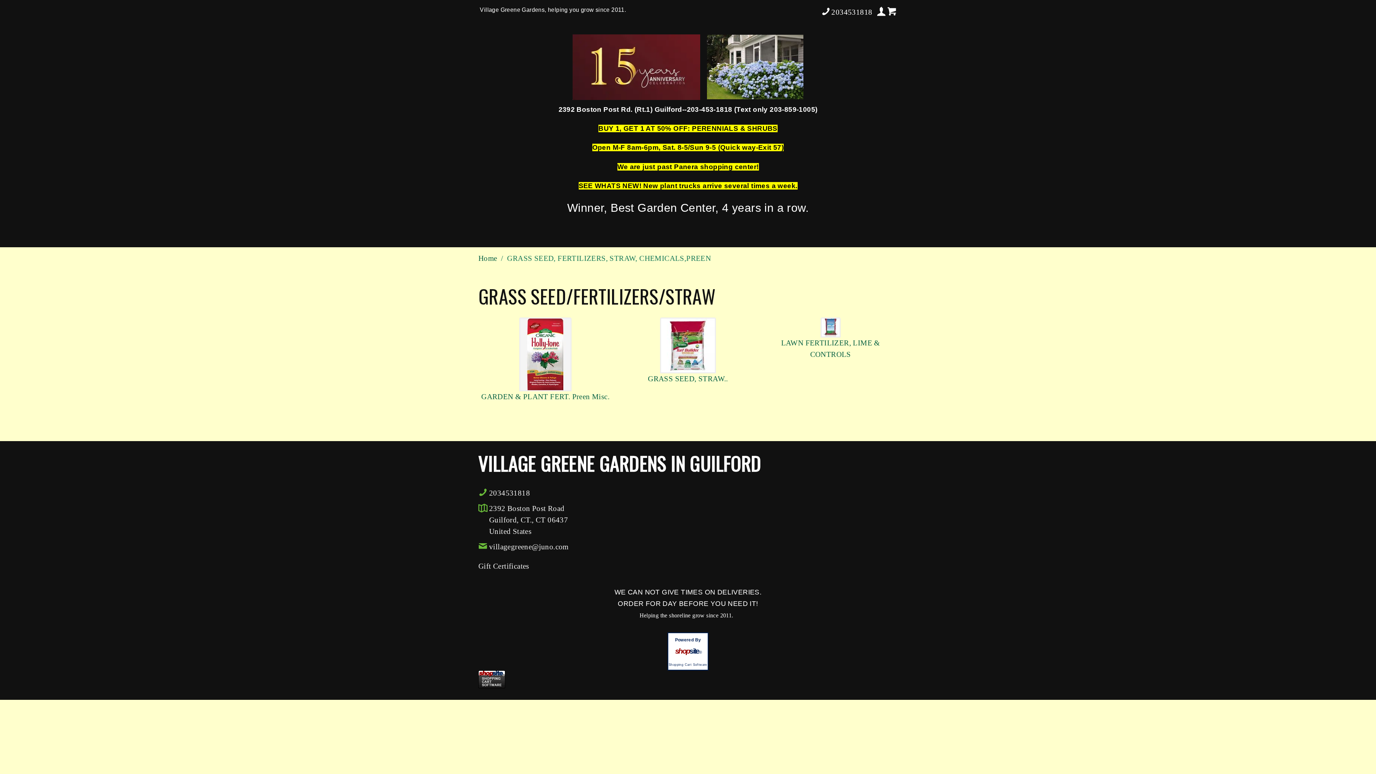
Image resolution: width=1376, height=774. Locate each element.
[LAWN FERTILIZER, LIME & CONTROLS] (831, 327)
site (688, 651)
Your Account (881, 11)
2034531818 (851, 12)
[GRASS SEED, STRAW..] (688, 344)
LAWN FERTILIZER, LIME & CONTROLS (830, 349)
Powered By (688, 639)
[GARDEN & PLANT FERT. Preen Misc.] (545, 353)
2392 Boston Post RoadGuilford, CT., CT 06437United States (528, 520)
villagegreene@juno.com (529, 547)
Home (487, 258)
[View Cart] (892, 12)
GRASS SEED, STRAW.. (688, 378)
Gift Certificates (503, 566)
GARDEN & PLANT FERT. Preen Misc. (545, 396)
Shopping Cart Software (688, 664)
